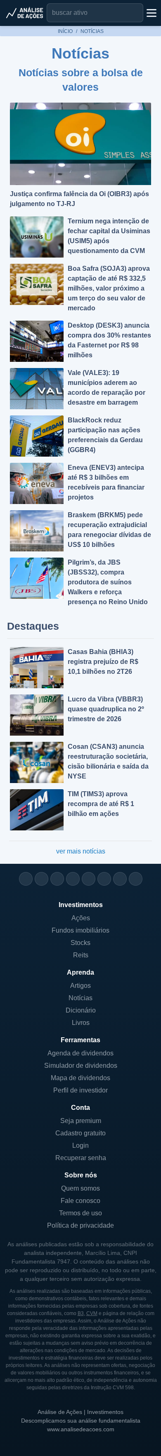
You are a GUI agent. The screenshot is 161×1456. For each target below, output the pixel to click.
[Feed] (120, 879)
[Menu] (151, 12)
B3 (81, 1313)
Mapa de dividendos (80, 1077)
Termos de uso (80, 1213)
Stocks (80, 942)
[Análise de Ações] (24, 13)
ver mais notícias (80, 851)
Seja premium (80, 1120)
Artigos (80, 985)
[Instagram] (26, 879)
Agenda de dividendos (80, 1053)
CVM (91, 1313)
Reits (80, 955)
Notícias (80, 997)
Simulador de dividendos (80, 1065)
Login (80, 1145)
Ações (80, 917)
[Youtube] (88, 879)
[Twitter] (57, 879)
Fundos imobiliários (80, 930)
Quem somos (80, 1188)
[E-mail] (135, 879)
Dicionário (81, 1010)
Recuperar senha (80, 1157)
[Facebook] (41, 879)
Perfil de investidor (80, 1090)
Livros (81, 1022)
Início (65, 31)
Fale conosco (80, 1200)
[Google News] (104, 879)
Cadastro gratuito (80, 1133)
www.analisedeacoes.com (80, 1429)
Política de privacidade (80, 1225)
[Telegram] (73, 879)
